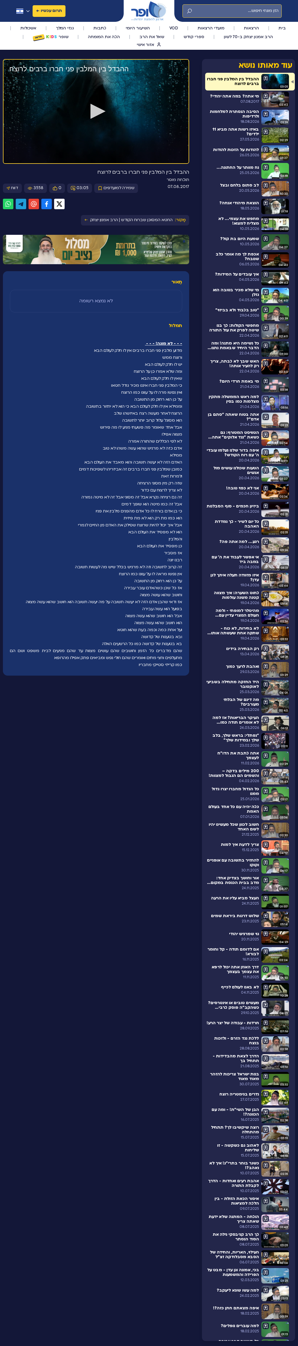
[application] (96, 112)
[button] (96, 111)
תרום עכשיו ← (49, 11)
